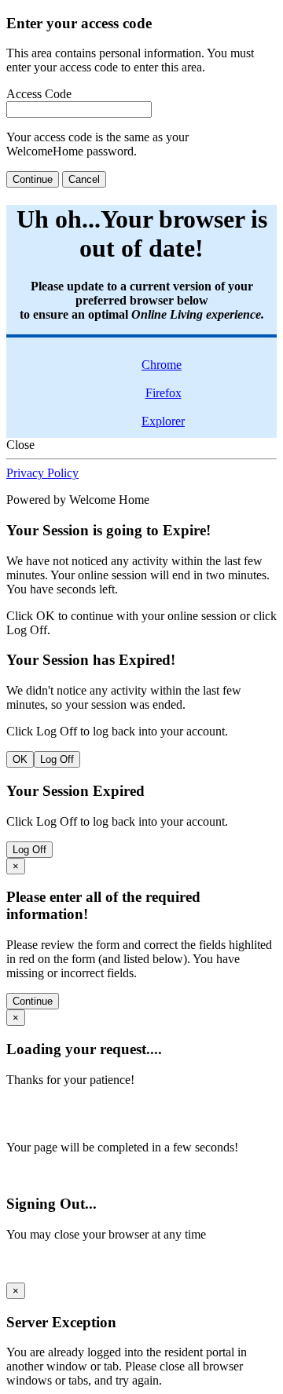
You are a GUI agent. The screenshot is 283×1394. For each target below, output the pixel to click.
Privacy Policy (42, 473)
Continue (33, 179)
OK (20, 759)
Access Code (39, 93)
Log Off (57, 759)
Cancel (84, 179)
